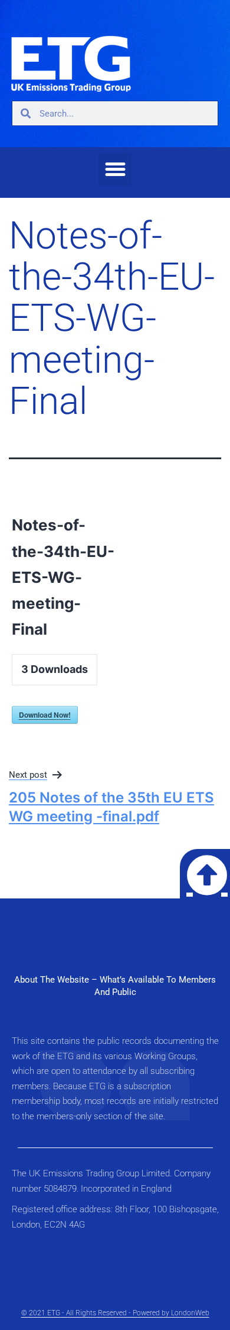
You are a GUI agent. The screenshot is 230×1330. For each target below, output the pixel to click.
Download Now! (45, 714)
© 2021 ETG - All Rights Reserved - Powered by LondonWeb (115, 1313)
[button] (115, 169)
